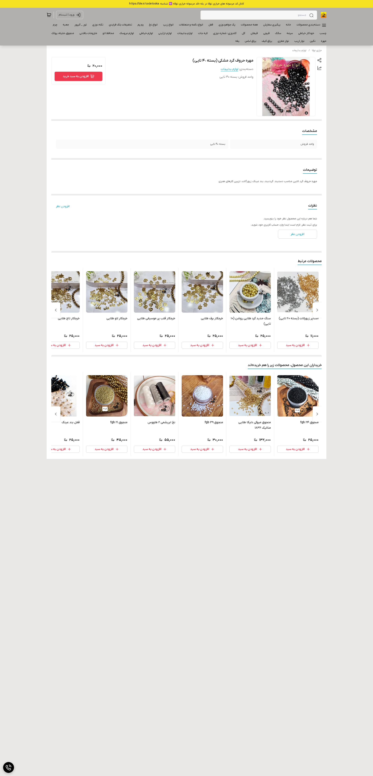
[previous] (317, 310)
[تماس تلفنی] (8, 767)
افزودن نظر (63, 206)
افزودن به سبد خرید (76, 76)
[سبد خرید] (49, 15)
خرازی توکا (317, 50)
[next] (55, 310)
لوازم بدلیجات (299, 50)
